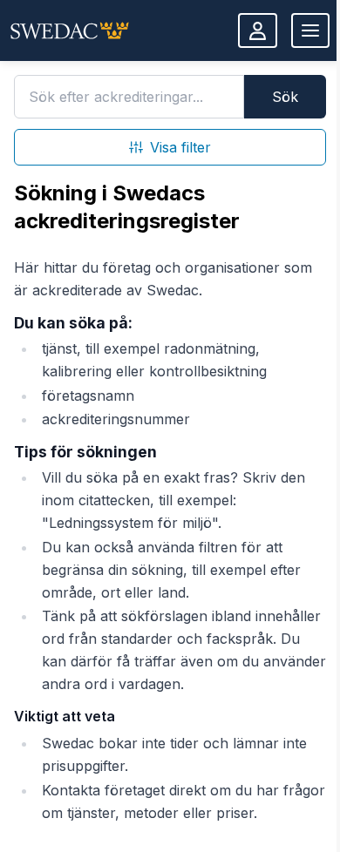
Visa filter (180, 147)
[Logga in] (257, 30)
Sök (285, 96)
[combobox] (129, 96)
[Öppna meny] (310, 30)
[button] (69, 30)
